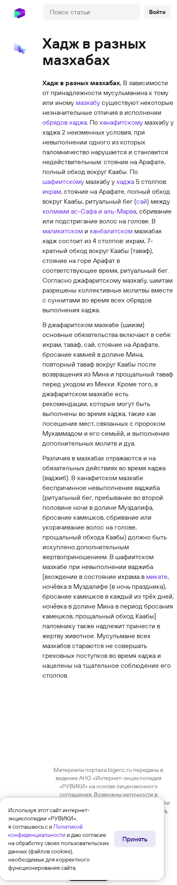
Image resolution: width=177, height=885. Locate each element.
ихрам (51, 191)
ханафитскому (121, 122)
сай (141, 201)
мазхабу (88, 102)
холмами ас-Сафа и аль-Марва (89, 211)
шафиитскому (63, 181)
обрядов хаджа (64, 122)
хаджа (125, 181)
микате (157, 576)
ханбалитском (111, 231)
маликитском (62, 231)
